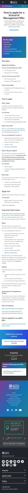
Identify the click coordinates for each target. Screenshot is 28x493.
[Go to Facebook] (16, 410)
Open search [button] (25, 2)
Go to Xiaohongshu (14, 464)
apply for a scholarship (10, 146)
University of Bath (14, 2)
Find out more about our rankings (14, 443)
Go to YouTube (11, 464)
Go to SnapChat (18, 461)
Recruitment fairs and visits (14, 401)
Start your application (9, 205)
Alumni (14, 393)
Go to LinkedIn (14, 461)
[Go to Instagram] (11, 410)
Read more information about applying (12, 308)
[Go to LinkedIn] (7, 410)
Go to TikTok (22, 461)
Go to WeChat (3, 464)
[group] (14, 427)
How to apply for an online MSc (12, 51)
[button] (3, 438)
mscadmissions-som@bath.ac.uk (12, 371)
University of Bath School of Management (14, 386)
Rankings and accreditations (14, 395)
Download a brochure (14, 403)
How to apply (8, 44)
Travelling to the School (14, 399)
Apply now (7, 46)
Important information (10, 49)
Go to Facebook (3, 461)
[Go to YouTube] (20, 410)
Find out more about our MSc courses (14, 342)
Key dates (7, 42)
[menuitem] (14, 470)
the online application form (18, 122)
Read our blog (14, 405)
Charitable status (6, 486)
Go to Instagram (11, 461)
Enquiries (6, 53)
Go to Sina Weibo (7, 464)
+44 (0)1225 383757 (8, 373)
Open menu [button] (2, 2)
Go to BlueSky (7, 461)
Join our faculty (14, 397)
